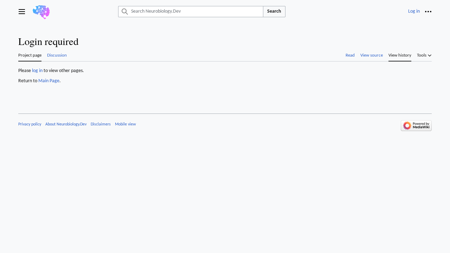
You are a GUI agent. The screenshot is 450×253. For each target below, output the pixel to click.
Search (274, 11)
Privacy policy (29, 124)
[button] (21, 11)
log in (37, 70)
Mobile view (125, 124)
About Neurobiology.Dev (65, 124)
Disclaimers (101, 124)
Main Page (48, 81)
